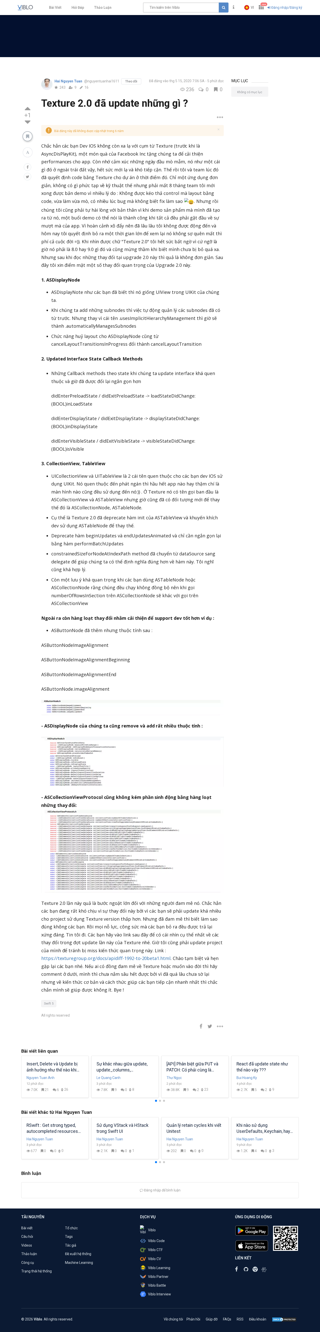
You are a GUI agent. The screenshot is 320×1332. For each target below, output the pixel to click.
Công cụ (27, 1263)
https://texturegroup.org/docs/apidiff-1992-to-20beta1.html (105, 958)
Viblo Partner (158, 1277)
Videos (26, 1245)
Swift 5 (49, 1003)
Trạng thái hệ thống (36, 1271)
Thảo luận (29, 1254)
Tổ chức (71, 1228)
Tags (69, 1237)
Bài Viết (55, 8)
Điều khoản (257, 1319)
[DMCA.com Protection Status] (284, 1319)
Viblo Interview (159, 1294)
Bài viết (26, 1228)
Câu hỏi (27, 1237)
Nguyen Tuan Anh (40, 1078)
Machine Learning (79, 1263)
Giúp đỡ (212, 1319)
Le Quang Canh (108, 1078)
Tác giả (70, 1245)
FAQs (227, 1319)
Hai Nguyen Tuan (68, 81)
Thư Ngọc (174, 1078)
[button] (249, 8)
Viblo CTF (155, 1250)
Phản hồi (193, 1319)
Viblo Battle (157, 1285)
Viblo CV (154, 1259)
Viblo (152, 1230)
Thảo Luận (103, 8)
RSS (240, 1319)
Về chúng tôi (173, 1319)
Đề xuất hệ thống (78, 1254)
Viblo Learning (159, 1268)
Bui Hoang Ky (246, 1078)
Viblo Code (156, 1241)
